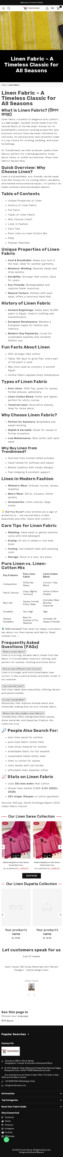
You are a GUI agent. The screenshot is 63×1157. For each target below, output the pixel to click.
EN (52, 8)
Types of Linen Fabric (21, 214)
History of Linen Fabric (22, 205)
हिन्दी (3, 1020)
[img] (31, 953)
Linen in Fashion (18, 224)
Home (3, 85)
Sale (5, 823)
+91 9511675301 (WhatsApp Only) (20, 1081)
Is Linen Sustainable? (14, 699)
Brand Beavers (37, 1152)
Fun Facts (14, 209)
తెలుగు (10, 1020)
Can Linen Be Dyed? (13, 686)
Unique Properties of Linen (25, 200)
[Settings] (47, 8)
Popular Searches (19, 242)
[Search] (8, 8)
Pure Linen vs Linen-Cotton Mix (27, 233)
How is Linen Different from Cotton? (22, 668)
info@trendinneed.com (15, 1085)
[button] (29, 995)
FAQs (11, 238)
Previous (2, 847)
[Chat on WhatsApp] (6, 1139)
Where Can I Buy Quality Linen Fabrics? (23, 713)
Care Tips (14, 228)
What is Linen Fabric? (14, 651)
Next (60, 847)
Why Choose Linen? (20, 219)
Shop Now (31, 876)
